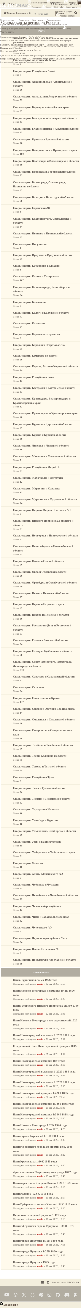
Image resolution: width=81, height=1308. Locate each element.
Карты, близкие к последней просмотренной (20, 24)
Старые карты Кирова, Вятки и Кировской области (45, 366)
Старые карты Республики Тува (33, 777)
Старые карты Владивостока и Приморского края (45, 150)
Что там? (72, 3)
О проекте (17, 48)
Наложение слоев (59, 24)
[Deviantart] (75, 1295)
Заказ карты (71, 7)
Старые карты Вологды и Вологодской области (43, 197)
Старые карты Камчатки (29, 323)
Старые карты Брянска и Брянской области (41, 139)
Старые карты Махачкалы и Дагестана (38, 477)
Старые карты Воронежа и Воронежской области (44, 171)
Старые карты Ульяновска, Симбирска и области (44, 831)
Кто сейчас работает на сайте (13, 62)
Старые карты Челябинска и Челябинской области (45, 895)
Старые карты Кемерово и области (35, 355)
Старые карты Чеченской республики (37, 906)
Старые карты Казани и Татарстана (36, 276)
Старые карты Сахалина (28, 687)
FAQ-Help (58, 7)
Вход (48, 7)
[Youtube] (6, 1295)
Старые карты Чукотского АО (32, 927)
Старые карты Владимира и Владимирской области (46, 161)
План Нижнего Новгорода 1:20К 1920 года (40, 1125)
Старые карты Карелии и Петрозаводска (39, 344)
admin (40, 984)
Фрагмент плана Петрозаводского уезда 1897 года (45, 1172)
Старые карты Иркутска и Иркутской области (42, 255)
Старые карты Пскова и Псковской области (41, 614)
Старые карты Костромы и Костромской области (44, 387)
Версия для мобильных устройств (34, 28)
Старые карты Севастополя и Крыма (36, 698)
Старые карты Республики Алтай (34, 71)
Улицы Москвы (7, 59)
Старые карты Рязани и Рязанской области (40, 640)
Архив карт (36, 7)
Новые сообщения (51, 40)
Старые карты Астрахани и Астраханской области (45, 96)
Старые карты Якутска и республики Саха (40, 938)
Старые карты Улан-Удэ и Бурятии (35, 820)
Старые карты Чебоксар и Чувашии (36, 884)
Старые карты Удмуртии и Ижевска (36, 809)
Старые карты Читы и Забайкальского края (41, 916)
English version (56, 28)
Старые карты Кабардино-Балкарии (36, 265)
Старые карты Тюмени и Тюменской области (41, 798)
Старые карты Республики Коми (33, 377)
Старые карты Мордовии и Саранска (36, 488)
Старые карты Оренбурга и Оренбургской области (45, 582)
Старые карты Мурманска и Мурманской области (45, 499)
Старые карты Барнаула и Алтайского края (41, 107)
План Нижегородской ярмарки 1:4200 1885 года (43, 1093)
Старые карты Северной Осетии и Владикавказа (44, 708)
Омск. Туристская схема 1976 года (35, 979)
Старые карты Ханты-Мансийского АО (38, 873)
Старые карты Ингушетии (29, 244)
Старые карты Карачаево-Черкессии (36, 334)
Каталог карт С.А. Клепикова (27, 59)
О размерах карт (65, 45)
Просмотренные (57, 3)
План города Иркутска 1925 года (34, 1262)
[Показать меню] (79, 2)
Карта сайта (69, 59)
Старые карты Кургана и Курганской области (42, 424)
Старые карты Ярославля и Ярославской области (44, 959)
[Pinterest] (41, 1295)
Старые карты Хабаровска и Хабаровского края (44, 852)
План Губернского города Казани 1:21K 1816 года (45, 1204)
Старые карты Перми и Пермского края (38, 604)
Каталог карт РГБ (49, 59)
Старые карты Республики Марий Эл (36, 467)
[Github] (58, 1295)
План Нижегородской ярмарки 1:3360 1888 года (43, 1114)
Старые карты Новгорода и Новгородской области (45, 535)
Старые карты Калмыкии (29, 302)
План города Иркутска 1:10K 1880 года (38, 1240)
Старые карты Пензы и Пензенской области (40, 593)
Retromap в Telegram (9, 28)
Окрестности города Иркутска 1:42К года (39, 1215)
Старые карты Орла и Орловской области (39, 571)
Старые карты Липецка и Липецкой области (41, 445)
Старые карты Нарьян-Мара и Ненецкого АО (42, 510)
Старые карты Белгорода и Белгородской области (45, 118)
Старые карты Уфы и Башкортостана (37, 841)
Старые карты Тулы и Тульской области (39, 788)
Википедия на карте (28, 55)
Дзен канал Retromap (9, 55)
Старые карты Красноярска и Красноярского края (45, 413)
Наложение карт (7, 20)
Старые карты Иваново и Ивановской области (42, 233)
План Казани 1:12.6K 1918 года (33, 1193)
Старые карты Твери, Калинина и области (39, 755)
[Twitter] (24, 1295)
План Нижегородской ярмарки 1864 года (39, 1060)
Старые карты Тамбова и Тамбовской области (43, 745)
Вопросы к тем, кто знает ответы (15, 40)
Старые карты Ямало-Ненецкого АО (36, 949)
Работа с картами (39, 3)
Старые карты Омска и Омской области (38, 561)
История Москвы (45, 55)
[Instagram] (49, 1295)
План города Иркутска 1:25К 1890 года (38, 1251)
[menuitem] (48, 1282)
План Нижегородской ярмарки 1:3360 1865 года (43, 1103)
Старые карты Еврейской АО (31, 208)
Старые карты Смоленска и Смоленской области (44, 719)
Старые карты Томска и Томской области (39, 766)
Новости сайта (36, 40)
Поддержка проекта (34, 62)
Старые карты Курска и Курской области (39, 434)
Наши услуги (65, 40)
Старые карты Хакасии (28, 863)
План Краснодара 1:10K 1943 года (35, 1161)
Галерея (60, 59)
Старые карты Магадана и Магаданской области (44, 456)
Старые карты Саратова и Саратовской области (44, 676)
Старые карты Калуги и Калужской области (41, 312)
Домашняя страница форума (12, 37)
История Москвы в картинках (66, 55)
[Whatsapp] (16, 1295)
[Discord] (67, 1295)
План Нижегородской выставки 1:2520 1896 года (44, 1035)
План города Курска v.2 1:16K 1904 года (39, 1136)
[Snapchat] (32, 1295)
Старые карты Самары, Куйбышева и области (42, 651)
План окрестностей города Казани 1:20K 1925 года (45, 1183)
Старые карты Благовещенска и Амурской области (45, 128)
